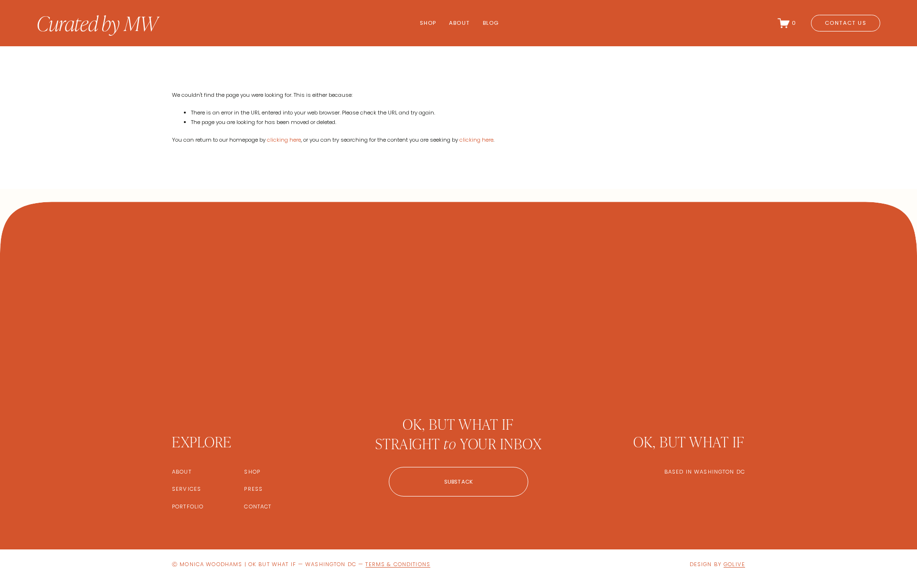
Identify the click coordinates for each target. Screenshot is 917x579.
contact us (845, 23)
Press (253, 489)
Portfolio (187, 506)
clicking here (284, 140)
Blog (491, 23)
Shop (428, 23)
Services (186, 489)
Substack (458, 482)
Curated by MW (97, 23)
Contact (257, 506)
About (459, 23)
